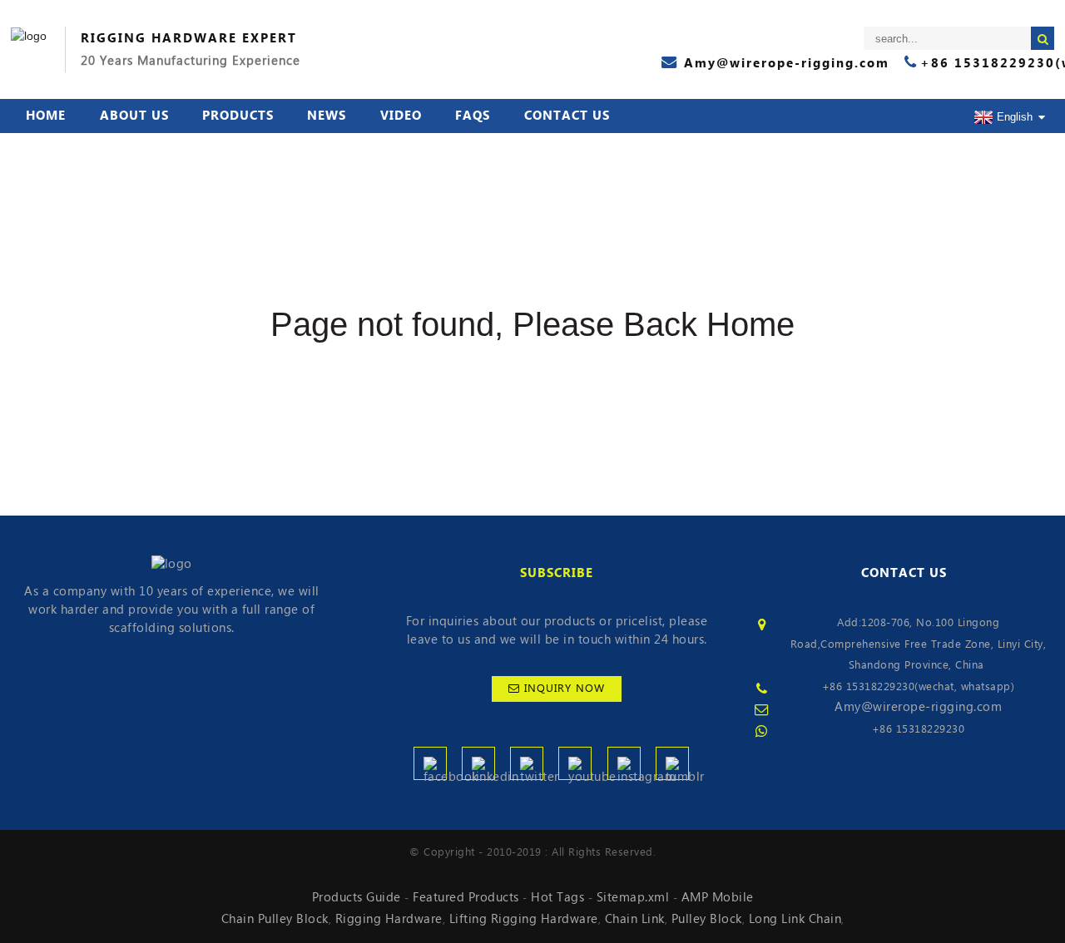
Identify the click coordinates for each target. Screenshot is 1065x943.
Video (401, 116)
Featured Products (466, 897)
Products (238, 116)
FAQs (472, 116)
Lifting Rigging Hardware (523, 919)
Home (46, 116)
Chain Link (635, 919)
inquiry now (564, 688)
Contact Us (567, 116)
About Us (134, 116)
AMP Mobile (717, 897)
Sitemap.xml (633, 897)
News (326, 116)
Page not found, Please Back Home (532, 324)
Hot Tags (557, 897)
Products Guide (356, 897)
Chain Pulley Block (275, 919)
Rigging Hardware (389, 919)
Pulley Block (706, 919)
